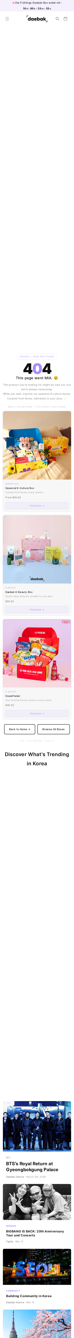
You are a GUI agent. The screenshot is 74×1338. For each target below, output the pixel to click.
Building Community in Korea (37, 1278)
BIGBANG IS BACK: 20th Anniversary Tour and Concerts (37, 1215)
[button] (7, 19)
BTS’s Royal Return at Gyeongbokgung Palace (37, 1141)
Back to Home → (19, 729)
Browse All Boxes (53, 729)
